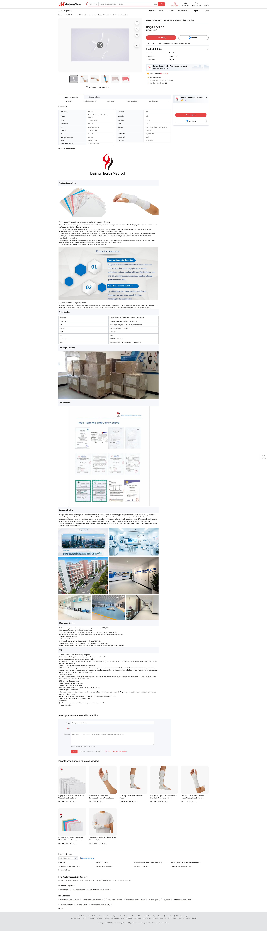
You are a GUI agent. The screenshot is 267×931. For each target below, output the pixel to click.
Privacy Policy (164, 923)
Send (74, 751)
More (60, 909)
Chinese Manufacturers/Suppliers (108, 916)
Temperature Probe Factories (135, 900)
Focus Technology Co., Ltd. (120, 923)
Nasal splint (62, 862)
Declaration (155, 923)
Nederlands (137, 918)
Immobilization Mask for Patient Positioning (148, 862)
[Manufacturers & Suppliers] (69, 4)
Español (91, 918)
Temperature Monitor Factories (93, 900)
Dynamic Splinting (64, 870)
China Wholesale (125, 916)
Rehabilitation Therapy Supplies (85, 15)
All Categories (65, 11)
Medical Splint (124, 15)
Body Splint (166, 900)
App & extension (183, 11)
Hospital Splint (82, 905)
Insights (186, 916)
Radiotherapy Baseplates (104, 866)
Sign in (206, 5)
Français (106, 918)
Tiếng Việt (181, 918)
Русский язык (115, 918)
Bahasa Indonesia (191, 918)
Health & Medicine (69, 15)
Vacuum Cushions (102, 862)
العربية (144, 918)
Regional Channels (158, 916)
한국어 (150, 918)
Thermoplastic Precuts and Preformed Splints (185, 862)
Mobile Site (179, 916)
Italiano (123, 918)
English (85, 918)
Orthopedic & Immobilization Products (107, 15)
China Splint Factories (115, 900)
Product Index (169, 916)
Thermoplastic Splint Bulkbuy (100, 905)
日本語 (156, 918)
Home (60, 15)
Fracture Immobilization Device (99, 890)
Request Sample (184, 43)
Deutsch (129, 918)
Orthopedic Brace (79, 890)
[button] (164, 101)
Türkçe (174, 918)
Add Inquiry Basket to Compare (100, 87)
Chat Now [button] (194, 38)
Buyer (161, 11)
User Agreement (145, 923)
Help (171, 11)
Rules (207, 11)
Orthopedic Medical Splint (182, 900)
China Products (92, 916)
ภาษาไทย (167, 918)
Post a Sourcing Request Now (116, 751)
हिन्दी (161, 918)
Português (99, 918)
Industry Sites (147, 916)
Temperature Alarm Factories (69, 900)
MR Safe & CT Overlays (141, 866)
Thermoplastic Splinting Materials (69, 866)
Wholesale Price (136, 916)
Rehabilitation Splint (66, 905)
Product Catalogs (88, 858)
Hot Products (82, 916)
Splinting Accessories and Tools (181, 866)
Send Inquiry (161, 38)
